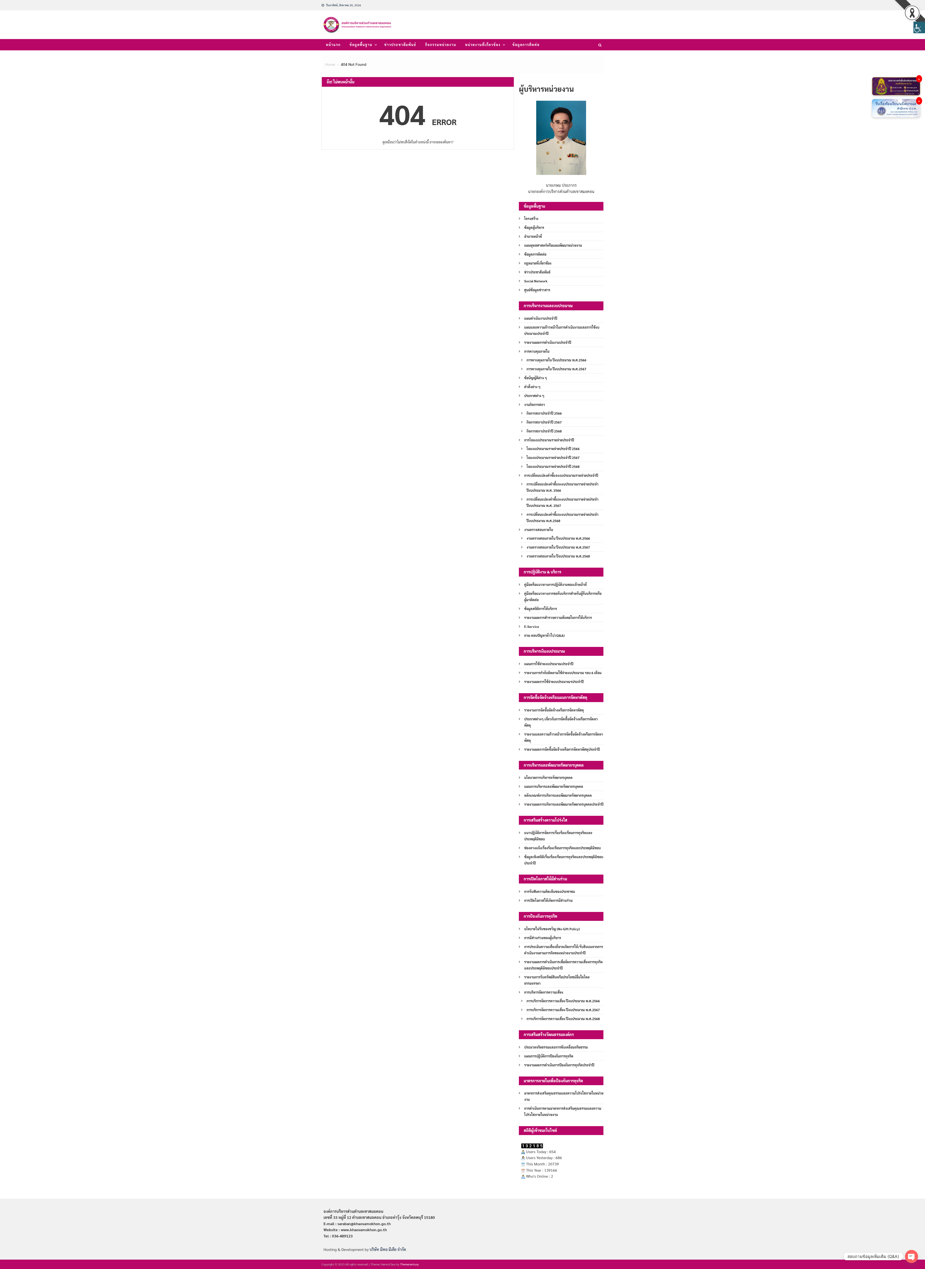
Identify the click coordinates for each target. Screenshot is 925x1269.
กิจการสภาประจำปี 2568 (544, 431)
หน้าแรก (333, 44)
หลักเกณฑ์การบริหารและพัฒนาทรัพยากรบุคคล (558, 795)
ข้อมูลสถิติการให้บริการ (540, 608)
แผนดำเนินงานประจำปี (540, 318)
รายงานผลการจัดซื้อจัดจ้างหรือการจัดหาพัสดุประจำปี (562, 749)
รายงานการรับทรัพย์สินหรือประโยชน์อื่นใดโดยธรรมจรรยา (556, 980)
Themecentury (409, 1264)
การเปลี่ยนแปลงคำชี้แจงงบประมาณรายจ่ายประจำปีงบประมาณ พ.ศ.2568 (562, 517)
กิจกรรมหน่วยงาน (440, 44)
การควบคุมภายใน (536, 351)
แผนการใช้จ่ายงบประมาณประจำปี (548, 664)
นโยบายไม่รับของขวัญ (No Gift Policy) (552, 929)
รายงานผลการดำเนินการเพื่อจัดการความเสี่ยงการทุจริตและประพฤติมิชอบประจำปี (563, 965)
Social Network (536, 281)
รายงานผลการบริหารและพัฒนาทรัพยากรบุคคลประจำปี (563, 804)
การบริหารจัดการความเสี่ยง (543, 992)
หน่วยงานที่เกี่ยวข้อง (483, 44)
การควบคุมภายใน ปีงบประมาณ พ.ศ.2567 (556, 369)
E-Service (531, 626)
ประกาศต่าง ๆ (534, 395)
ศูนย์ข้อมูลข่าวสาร (537, 290)
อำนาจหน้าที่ (533, 236)
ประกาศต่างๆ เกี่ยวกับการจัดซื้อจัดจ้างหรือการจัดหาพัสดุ (561, 722)
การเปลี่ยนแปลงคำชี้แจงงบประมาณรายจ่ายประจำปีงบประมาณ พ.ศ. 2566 (562, 487)
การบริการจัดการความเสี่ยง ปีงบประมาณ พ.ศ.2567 (563, 1010)
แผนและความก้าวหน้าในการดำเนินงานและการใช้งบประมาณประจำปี (561, 330)
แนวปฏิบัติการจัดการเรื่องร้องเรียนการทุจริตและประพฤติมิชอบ (558, 835)
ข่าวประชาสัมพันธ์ (400, 44)
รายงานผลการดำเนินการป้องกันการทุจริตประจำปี (559, 1065)
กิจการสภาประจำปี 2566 (544, 413)
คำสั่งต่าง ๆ (532, 387)
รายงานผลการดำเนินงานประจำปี (547, 342)
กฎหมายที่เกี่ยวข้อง (537, 263)
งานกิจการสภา (534, 404)
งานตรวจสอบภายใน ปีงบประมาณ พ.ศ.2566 (558, 538)
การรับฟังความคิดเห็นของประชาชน (549, 891)
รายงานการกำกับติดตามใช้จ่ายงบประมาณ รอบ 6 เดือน (562, 673)
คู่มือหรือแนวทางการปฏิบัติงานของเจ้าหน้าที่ (555, 584)
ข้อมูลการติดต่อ (526, 44)
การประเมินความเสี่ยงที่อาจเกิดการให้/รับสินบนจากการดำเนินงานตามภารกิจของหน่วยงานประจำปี (563, 949)
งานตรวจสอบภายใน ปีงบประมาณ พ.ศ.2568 (558, 556)
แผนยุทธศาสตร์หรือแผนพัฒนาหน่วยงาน (553, 245)
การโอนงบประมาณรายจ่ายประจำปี (549, 440)
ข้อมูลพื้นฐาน (361, 44)
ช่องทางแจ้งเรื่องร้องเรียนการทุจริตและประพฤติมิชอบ (562, 848)
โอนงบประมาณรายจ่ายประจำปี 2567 (553, 457)
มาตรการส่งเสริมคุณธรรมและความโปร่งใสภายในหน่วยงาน (563, 1096)
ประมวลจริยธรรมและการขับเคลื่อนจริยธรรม (556, 1047)
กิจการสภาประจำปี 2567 (544, 422)
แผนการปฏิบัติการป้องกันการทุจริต (548, 1056)
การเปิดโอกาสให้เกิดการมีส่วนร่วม (548, 900)
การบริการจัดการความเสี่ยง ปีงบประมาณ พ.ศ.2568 (563, 1019)
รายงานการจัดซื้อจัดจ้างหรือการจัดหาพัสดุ (554, 710)
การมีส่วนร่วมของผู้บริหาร (542, 938)
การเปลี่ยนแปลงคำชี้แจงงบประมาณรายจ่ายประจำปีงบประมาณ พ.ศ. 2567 (562, 502)
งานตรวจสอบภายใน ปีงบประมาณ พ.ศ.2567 (558, 547)
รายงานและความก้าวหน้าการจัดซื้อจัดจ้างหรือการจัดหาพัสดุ (563, 737)
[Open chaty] (911, 1256)
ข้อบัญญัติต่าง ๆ (535, 378)
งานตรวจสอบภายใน (538, 529)
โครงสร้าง (531, 218)
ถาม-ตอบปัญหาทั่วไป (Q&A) (544, 635)
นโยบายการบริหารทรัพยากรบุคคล (548, 777)
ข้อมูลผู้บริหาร (534, 227)
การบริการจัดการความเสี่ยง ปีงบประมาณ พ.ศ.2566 (563, 1001)
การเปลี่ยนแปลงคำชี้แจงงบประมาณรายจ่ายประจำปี (561, 475)
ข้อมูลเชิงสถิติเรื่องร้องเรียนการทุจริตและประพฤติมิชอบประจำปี (563, 860)
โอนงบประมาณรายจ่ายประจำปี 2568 (553, 466)
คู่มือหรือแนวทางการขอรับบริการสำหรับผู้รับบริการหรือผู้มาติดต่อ (562, 596)
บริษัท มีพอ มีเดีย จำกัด (388, 1249)
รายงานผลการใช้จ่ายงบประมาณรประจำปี (554, 681)
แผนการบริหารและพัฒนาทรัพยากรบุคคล (553, 786)
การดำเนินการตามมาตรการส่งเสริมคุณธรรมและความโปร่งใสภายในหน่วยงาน (562, 1111)
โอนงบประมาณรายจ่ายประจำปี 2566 (553, 448)
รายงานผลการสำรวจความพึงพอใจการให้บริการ (558, 617)
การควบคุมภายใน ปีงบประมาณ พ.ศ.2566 (556, 360)
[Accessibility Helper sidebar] (919, 27)
